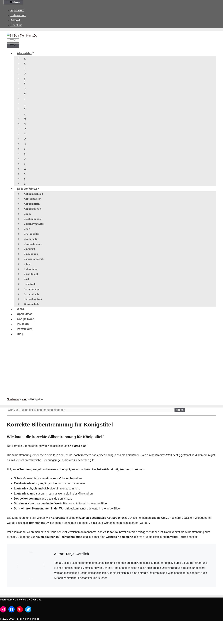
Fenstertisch (31, 294)
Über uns (16, 25)
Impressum (17, 10)
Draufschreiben (33, 244)
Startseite (13, 399)
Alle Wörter (24, 53)
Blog (20, 334)
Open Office (24, 314)
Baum (27, 213)
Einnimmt (29, 248)
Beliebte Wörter (27, 188)
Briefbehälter (31, 233)
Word (20, 308)
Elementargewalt (34, 259)
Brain (27, 228)
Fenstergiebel (32, 289)
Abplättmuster (32, 198)
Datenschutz (18, 15)
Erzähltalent (31, 273)
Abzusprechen (32, 208)
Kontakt (15, 20)
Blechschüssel (32, 218)
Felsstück (30, 284)
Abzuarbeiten (32, 203)
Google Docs (25, 319)
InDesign (23, 323)
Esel (26, 279)
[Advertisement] (111, 371)
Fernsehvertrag (33, 299)
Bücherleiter (31, 239)
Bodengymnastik (34, 223)
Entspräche (30, 269)
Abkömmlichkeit (33, 193)
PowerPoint (24, 328)
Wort (24, 399)
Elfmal (27, 264)
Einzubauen (31, 253)
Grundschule (31, 304)
